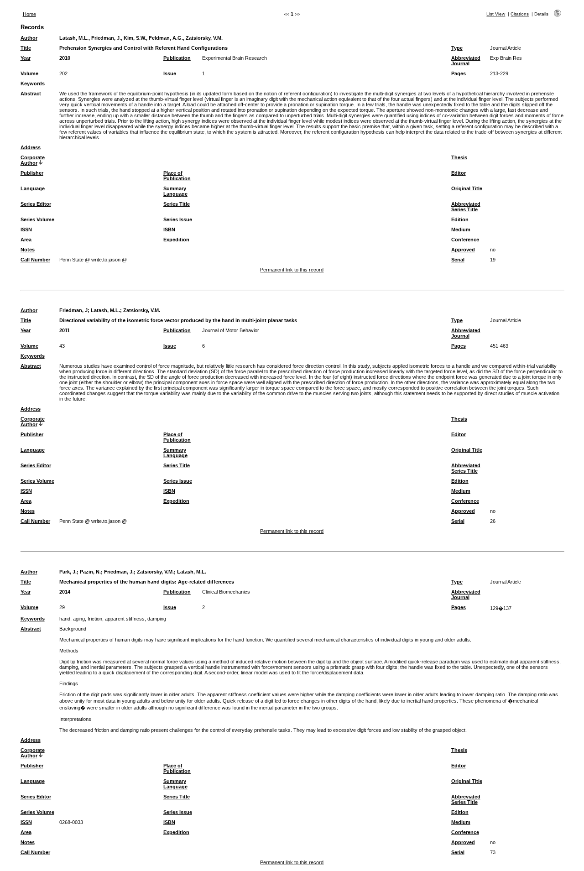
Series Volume (37, 219)
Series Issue (177, 219)
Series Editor (36, 204)
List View (495, 13)
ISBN (169, 229)
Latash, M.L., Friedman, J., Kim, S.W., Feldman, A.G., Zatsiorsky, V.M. (141, 38)
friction (95, 618)
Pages (458, 73)
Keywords (33, 83)
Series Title (176, 204)
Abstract (31, 93)
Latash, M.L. (105, 310)
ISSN (26, 229)
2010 (64, 58)
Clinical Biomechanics (226, 592)
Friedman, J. (119, 571)
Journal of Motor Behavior (230, 330)
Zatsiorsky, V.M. (141, 310)
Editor (458, 173)
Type (457, 48)
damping (156, 618)
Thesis (459, 157)
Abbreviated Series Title (465, 206)
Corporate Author (33, 160)
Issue (169, 73)
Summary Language (175, 191)
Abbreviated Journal (465, 60)
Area (26, 239)
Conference (465, 239)
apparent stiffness (125, 618)
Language (33, 188)
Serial (457, 259)
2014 (64, 592)
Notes (28, 249)
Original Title (466, 188)
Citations (520, 13)
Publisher (32, 173)
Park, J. (68, 571)
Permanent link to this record (291, 269)
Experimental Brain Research (234, 58)
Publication (177, 58)
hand (64, 618)
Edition (460, 219)
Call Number (35, 259)
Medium (460, 229)
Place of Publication (177, 175)
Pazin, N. (90, 571)
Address (31, 147)
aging (79, 618)
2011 (64, 330)
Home (29, 14)
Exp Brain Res (506, 58)
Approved (463, 249)
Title (26, 48)
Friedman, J (73, 310)
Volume (29, 73)
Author (29, 38)
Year (26, 58)
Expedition (176, 239)
